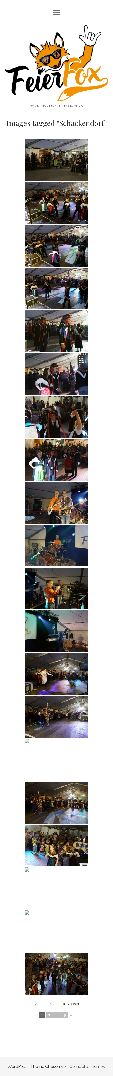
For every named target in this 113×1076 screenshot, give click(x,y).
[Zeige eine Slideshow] (56, 1004)
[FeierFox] (56, 97)
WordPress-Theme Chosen (33, 1066)
